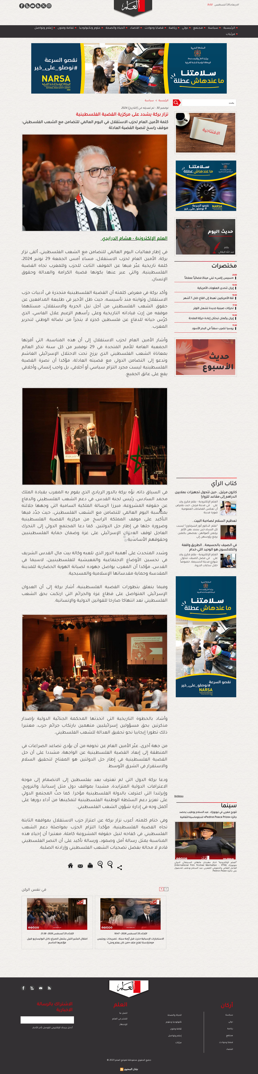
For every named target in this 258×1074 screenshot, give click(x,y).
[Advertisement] (124, 536)
